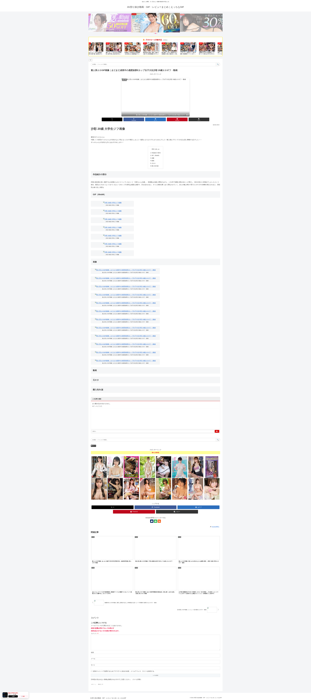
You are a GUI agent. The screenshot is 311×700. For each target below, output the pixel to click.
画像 (153, 158)
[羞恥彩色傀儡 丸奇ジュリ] (212, 466)
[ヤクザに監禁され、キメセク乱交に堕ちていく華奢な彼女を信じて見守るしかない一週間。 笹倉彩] (115, 488)
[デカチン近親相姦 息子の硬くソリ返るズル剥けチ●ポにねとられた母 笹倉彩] (131, 488)
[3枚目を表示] (156, 33)
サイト (93, 665)
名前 (92, 652)
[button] (199, 119)
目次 (153, 149)
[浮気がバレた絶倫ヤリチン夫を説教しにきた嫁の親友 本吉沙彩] (196, 488)
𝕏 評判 (13, 696)
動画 (153, 160)
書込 (217, 431)
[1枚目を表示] (154, 33)
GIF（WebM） (156, 155)
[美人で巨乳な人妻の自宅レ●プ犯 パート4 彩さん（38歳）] (131, 466)
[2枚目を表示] (155, 33)
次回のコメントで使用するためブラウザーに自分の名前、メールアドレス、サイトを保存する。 (124, 671)
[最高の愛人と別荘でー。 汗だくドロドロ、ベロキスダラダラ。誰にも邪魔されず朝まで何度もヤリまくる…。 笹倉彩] (212, 488)
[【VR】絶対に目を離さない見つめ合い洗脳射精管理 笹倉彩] (99, 488)
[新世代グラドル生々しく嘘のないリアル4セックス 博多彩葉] (99, 466)
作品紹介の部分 (156, 152)
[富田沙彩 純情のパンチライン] (180, 466)
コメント (95, 633)
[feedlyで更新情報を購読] (155, 521)
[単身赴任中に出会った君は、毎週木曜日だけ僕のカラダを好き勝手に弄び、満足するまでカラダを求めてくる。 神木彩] (163, 466)
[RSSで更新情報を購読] (159, 521)
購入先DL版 (155, 166)
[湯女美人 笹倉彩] (147, 466)
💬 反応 (23, 696)
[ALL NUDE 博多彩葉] (163, 488)
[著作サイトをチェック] (151, 521)
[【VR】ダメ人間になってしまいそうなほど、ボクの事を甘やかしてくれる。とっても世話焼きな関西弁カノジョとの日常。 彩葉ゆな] (115, 466)
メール (93, 659)
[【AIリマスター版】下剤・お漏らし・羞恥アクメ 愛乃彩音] (147, 488)
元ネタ (154, 163)
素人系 (94, 445)
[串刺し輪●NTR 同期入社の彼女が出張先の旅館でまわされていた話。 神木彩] (180, 488)
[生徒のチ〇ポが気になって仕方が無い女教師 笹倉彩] (196, 466)
